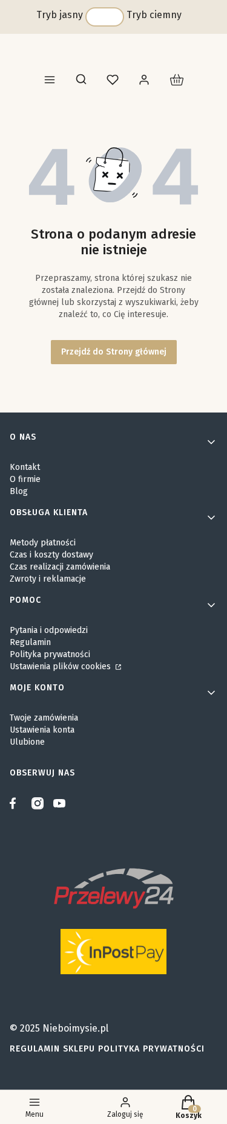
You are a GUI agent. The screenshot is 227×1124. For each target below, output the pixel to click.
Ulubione (27, 742)
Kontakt (25, 467)
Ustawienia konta (42, 730)
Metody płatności (43, 543)
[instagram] (37, 803)
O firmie (25, 479)
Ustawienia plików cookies (61, 666)
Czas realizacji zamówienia (60, 567)
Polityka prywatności (50, 654)
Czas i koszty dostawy (51, 555)
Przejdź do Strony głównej (113, 352)
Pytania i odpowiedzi (49, 630)
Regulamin (30, 642)
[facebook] (16, 803)
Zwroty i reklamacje (48, 579)
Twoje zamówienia (44, 718)
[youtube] (59, 803)
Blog (19, 491)
